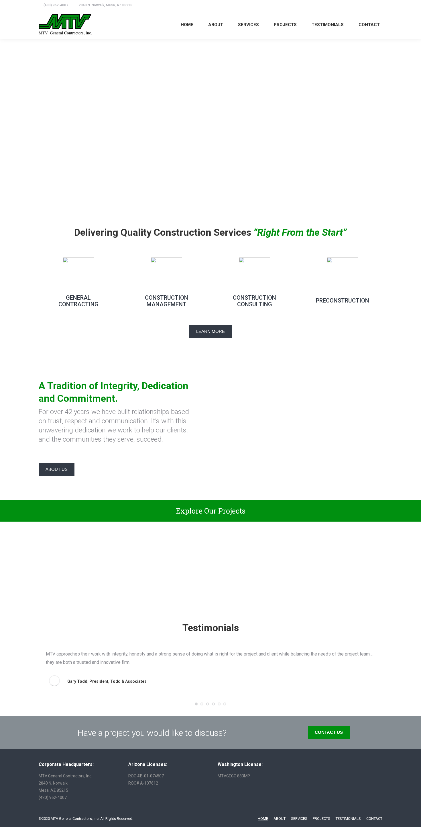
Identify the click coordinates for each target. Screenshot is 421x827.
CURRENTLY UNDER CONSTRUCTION (342, 560)
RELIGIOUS (78, 563)
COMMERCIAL (254, 563)
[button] (196, 704)
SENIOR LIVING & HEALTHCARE (166, 560)
